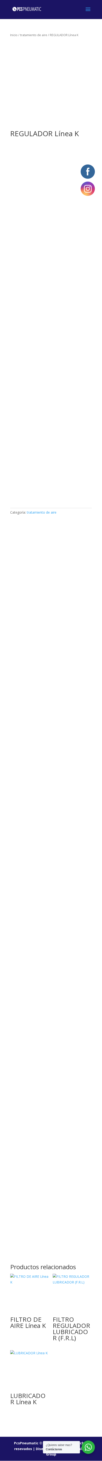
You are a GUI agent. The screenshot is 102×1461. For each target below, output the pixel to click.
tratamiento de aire (33, 35)
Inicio (14, 35)
